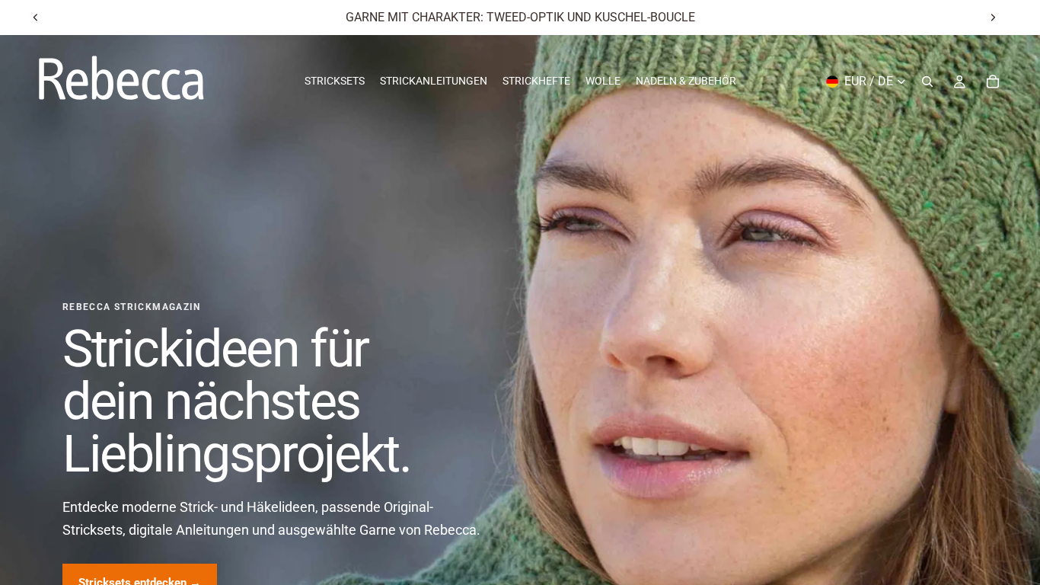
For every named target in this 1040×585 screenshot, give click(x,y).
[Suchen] (927, 81)
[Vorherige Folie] (36, 17)
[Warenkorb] (993, 81)
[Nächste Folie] (993, 17)
